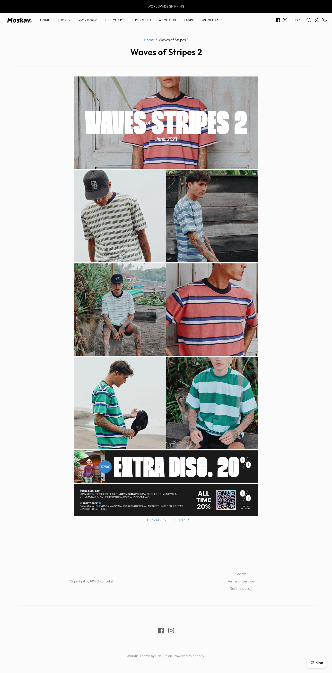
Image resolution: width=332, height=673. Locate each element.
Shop (62, 20)
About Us (167, 20)
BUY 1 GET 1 (141, 20)
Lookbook (87, 20)
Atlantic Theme (138, 656)
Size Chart (114, 20)
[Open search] (308, 20)
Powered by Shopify (189, 656)
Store (188, 20)
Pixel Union (163, 656)
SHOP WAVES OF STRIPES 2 (166, 520)
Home (45, 20)
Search (240, 574)
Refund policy (241, 588)
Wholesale (212, 20)
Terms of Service (240, 581)
